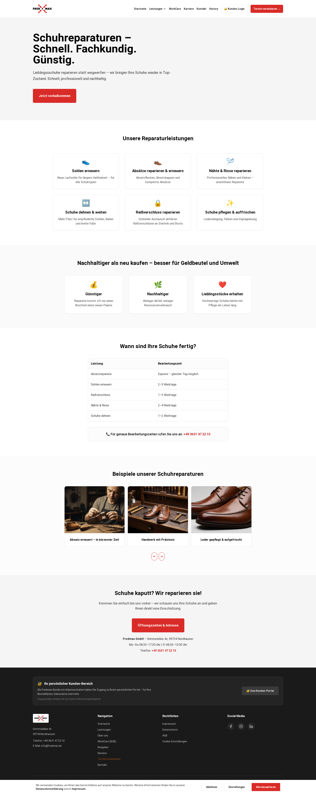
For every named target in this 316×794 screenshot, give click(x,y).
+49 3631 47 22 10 (196, 434)
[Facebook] (230, 726)
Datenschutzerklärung (49, 788)
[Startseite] (42, 8)
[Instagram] (241, 726)
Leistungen (155, 8)
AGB (164, 735)
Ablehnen (211, 787)
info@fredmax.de (51, 745)
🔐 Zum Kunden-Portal (260, 690)
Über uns (103, 735)
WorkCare (175, 8)
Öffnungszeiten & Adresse (158, 625)
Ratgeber (103, 747)
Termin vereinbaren (109, 759)
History (213, 8)
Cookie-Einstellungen (174, 741)
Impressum (78, 788)
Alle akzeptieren (266, 787)
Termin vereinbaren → (266, 8)
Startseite (140, 8)
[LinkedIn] (251, 726)
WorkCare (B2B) (107, 741)
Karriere (189, 8)
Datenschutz (170, 729)
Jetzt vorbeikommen (54, 96)
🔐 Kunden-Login (234, 8)
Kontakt (201, 8)
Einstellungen (237, 787)
